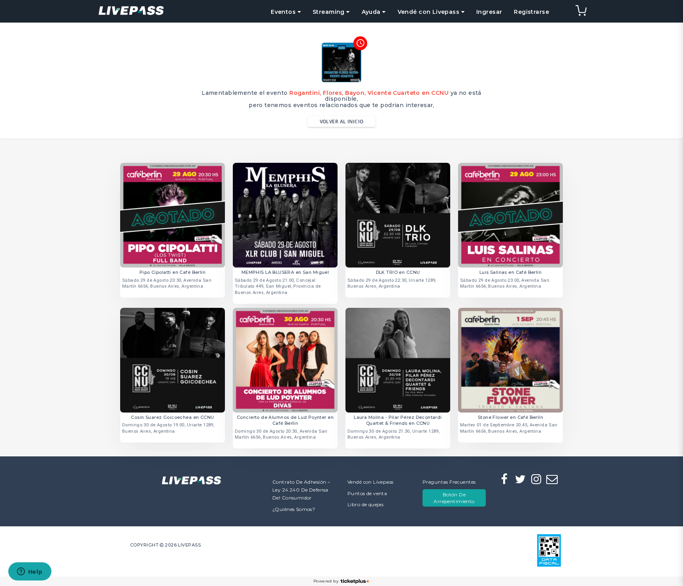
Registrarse (531, 11)
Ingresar (489, 11)
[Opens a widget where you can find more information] (29, 572)
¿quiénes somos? (293, 509)
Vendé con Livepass (370, 482)
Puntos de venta (367, 493)
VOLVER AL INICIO (342, 121)
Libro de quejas (365, 504)
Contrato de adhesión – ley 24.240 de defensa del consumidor (301, 490)
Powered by (325, 581)
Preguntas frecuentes (449, 482)
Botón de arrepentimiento (454, 498)
